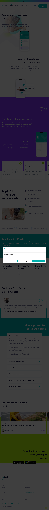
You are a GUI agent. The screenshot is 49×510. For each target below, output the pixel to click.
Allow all (38, 261)
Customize (24, 261)
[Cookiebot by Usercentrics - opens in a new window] (41, 248)
